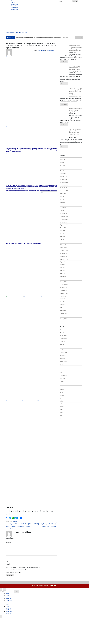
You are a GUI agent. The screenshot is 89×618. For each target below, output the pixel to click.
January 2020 (63, 319)
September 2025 (64, 190)
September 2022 (64, 293)
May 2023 (62, 270)
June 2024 (62, 233)
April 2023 (62, 273)
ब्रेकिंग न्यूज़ (62, 404)
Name (7, 558)
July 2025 (62, 196)
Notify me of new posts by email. (14, 572)
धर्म (60, 398)
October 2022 (63, 290)
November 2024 (64, 219)
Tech (61, 372)
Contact (13, 0)
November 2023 (64, 253)
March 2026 (63, 173)
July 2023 (62, 264)
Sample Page (14, 4)
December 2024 (64, 216)
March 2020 (63, 316)
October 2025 (63, 188)
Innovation (8, 32)
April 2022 (62, 307)
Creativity (62, 341)
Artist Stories (63, 335)
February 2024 (63, 245)
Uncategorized (63, 375)
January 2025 (63, 213)
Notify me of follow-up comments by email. (16, 569)
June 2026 (62, 165)
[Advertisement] (44, 21)
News (61, 369)
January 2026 (63, 179)
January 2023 (63, 282)
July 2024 (62, 230)
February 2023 (63, 279)
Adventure (21, 32)
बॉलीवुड (61, 401)
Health (25, 32)
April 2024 (62, 239)
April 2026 (62, 171)
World (61, 384)
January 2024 (63, 247)
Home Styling (63, 352)
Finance (12, 32)
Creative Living (63, 338)
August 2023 (63, 262)
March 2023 (63, 276)
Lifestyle (62, 364)
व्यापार (61, 415)
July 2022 (62, 299)
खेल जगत (62, 389)
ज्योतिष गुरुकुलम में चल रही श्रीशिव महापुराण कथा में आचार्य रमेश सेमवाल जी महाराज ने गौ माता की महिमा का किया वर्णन (42, 37)
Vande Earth (53, 585)
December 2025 (64, 182)
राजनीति (61, 409)
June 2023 (62, 267)
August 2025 (63, 193)
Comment (8, 542)
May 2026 (62, 168)
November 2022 (64, 287)
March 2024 (63, 242)
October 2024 (63, 222)
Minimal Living (63, 367)
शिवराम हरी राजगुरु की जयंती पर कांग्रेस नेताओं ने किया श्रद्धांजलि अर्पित (75, 110)
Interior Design (63, 361)
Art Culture (62, 332)
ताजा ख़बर (15, 521)
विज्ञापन (61, 412)
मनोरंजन (61, 406)
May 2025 (62, 202)
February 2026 (63, 176)
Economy (62, 344)
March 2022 (63, 310)
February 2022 (63, 313)
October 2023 (63, 256)
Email (7, 561)
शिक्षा (61, 418)
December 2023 (64, 250)
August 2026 (63, 159)
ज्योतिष (61, 392)
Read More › (64, 61)
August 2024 (63, 227)
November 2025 (64, 185)
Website (7, 564)
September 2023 (64, 259)
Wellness (16, 32)
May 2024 (62, 236)
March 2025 (63, 208)
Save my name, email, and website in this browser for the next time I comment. (24, 567)
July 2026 (62, 162)
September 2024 (64, 225)
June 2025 (62, 199)
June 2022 (62, 301)
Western (62, 381)
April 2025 (62, 205)
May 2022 (62, 304)
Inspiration (62, 358)
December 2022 (64, 284)
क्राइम (61, 387)
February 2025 (63, 210)
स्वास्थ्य (61, 421)
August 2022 (63, 296)
